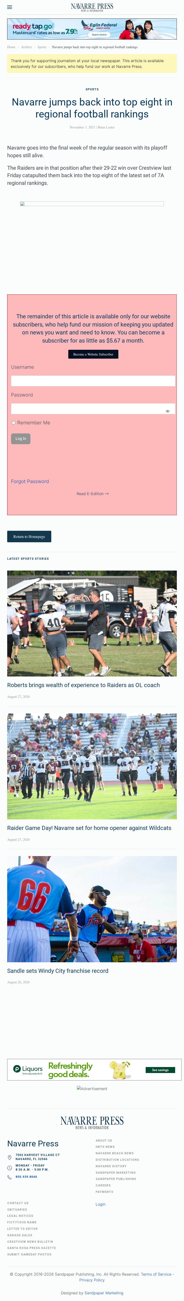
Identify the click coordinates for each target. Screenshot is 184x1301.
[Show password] (167, 411)
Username (22, 367)
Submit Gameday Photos (29, 1254)
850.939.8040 (26, 1176)
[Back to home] (92, 7)
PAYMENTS (104, 1192)
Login (100, 1204)
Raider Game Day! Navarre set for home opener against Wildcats (89, 828)
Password (22, 395)
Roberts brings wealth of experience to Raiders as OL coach (83, 685)
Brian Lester (106, 127)
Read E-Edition (90, 493)
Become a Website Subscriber (93, 354)
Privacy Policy (92, 1280)
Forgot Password (30, 481)
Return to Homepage (29, 536)
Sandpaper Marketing (104, 1292)
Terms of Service (156, 1274)
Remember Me (33, 423)
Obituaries (17, 1209)
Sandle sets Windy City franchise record (58, 971)
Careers (103, 1185)
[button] (9, 7)
